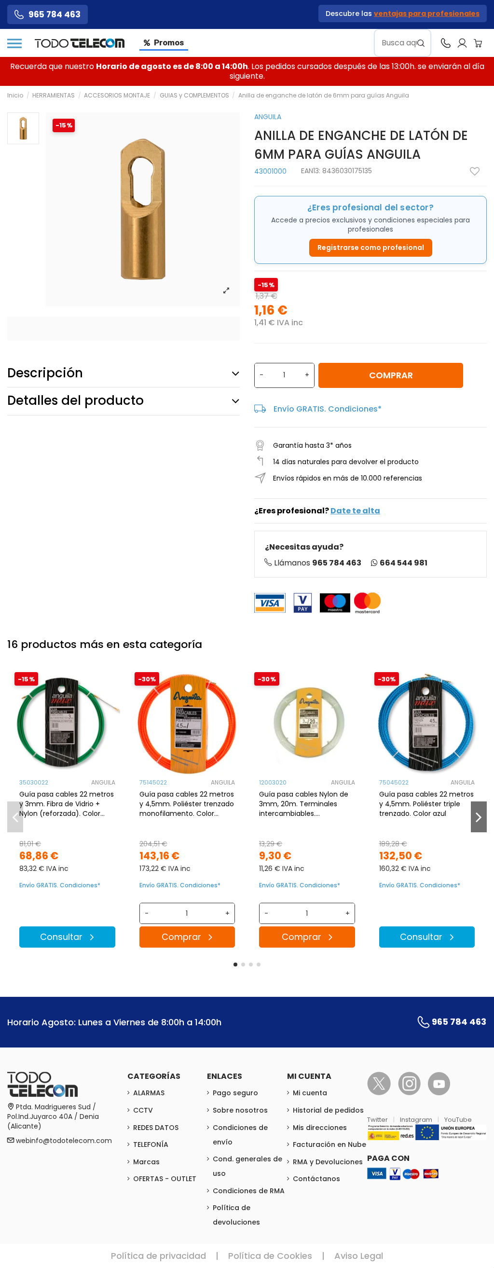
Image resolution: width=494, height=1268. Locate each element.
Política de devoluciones (236, 1215)
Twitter (378, 1119)
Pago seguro (235, 1093)
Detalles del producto (75, 400)
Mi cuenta (310, 1093)
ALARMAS (149, 1093)
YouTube (458, 1119)
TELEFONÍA (150, 1144)
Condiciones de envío (240, 1135)
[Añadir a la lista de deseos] (475, 171)
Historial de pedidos (328, 1110)
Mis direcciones (320, 1127)
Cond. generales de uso (247, 1166)
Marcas (146, 1162)
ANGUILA (267, 117)
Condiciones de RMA (249, 1191)
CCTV (143, 1110)
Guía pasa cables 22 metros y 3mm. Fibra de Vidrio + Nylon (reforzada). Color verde (66, 803)
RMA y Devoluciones (328, 1162)
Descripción (45, 373)
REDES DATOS (155, 1127)
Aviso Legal (358, 1256)
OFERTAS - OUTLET (164, 1179)
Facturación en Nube (329, 1144)
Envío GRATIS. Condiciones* (328, 408)
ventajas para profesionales (427, 13)
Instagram (417, 1119)
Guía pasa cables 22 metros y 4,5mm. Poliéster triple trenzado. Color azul (426, 803)
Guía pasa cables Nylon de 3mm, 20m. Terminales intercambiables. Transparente (303, 803)
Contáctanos (316, 1179)
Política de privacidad (158, 1256)
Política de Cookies (270, 1256)
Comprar (391, 375)
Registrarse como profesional (370, 247)
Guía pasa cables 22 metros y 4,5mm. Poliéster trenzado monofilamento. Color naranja (186, 803)
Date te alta (355, 510)
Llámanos (317, 562)
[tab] (123, 373)
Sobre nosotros (240, 1110)
